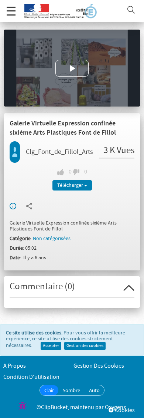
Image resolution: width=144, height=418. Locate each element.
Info (18, 206)
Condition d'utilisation (31, 377)
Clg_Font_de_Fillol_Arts (59, 152)
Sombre (71, 390)
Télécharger (70, 185)
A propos (14, 366)
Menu (11, 11)
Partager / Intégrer (34, 206)
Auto (94, 390)
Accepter (51, 346)
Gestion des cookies (84, 346)
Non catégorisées (52, 238)
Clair (49, 390)
